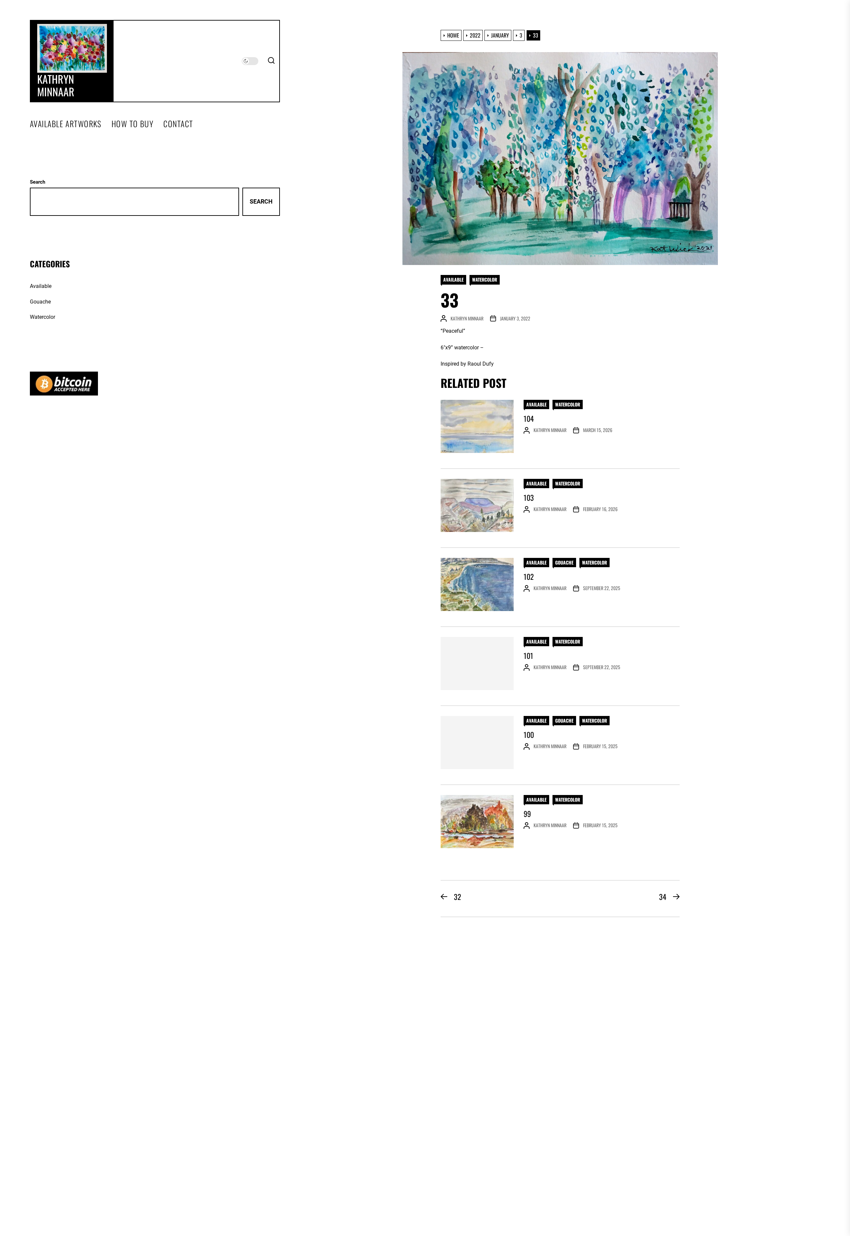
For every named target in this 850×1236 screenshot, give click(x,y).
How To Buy (132, 124)
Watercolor (484, 279)
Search (37, 182)
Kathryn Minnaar (55, 85)
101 (528, 655)
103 (529, 497)
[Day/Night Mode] (250, 61)
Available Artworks (66, 124)
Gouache (564, 562)
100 (529, 734)
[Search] (271, 61)
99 (527, 813)
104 (529, 418)
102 (529, 576)
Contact (178, 124)
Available (453, 279)
